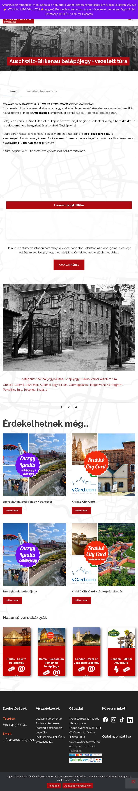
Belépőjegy (71, 379)
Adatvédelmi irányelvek (77, 785)
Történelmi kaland (35, 389)
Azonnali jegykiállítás (49, 379)
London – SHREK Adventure (121, 661)
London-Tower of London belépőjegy (86, 661)
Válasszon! (12, 510)
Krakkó (85, 379)
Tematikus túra (12, 389)
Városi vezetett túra (104, 379)
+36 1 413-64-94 (15, 725)
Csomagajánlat (79, 385)
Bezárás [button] (87, 14)
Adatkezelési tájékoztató (85, 741)
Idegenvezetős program (106, 385)
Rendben (54, 785)
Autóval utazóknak (26, 385)
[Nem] (133, 781)
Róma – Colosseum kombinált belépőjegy (51, 663)
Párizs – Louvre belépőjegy (16, 661)
